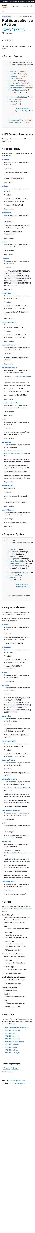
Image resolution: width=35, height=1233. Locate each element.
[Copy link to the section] (2, 56)
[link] (26, 16)
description (12, 83)
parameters (12, 102)
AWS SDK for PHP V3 (12, 1047)
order (9, 99)
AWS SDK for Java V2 (12, 1039)
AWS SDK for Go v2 (11, 1036)
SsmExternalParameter (23, 376)
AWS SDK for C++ (11, 1033)
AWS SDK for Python (12, 1050)
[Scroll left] (10, 6)
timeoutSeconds (14, 122)
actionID (11, 74)
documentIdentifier (16, 85)
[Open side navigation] (3, 11)
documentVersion (14, 88)
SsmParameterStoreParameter (15, 453)
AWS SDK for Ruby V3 (12, 1053)
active (10, 78)
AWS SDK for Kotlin (12, 1044)
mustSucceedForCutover (17, 97)
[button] (7, 40)
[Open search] (31, 6)
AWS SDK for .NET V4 (12, 1030)
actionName (12, 76)
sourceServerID (14, 120)
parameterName (22, 109)
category (11, 81)
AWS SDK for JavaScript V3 (14, 1042)
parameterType (22, 111)
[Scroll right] (27, 6)
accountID (11, 71)
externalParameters (16, 90)
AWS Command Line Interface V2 (16, 1028)
